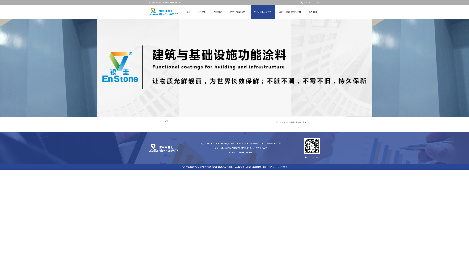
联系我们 (313, 12)
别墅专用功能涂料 (238, 12)
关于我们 (202, 12)
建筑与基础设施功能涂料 (290, 12)
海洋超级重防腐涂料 (262, 12)
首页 (188, 12)
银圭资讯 (218, 12)
